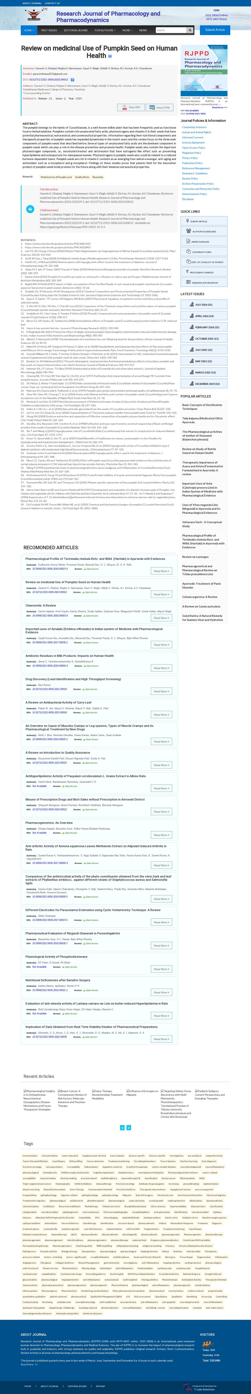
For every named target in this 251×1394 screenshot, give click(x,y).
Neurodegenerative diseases (37, 1313)
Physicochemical (120, 1285)
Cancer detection (95, 1161)
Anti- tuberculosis (214, 1307)
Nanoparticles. (89, 1251)
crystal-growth (156, 1200)
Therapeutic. (211, 1251)
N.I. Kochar (126, 68)
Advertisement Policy (194, 193)
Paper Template (199, 241)
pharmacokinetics (110, 1307)
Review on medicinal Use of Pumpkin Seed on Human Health (99, 52)
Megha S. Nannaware (70, 68)
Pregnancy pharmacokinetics (165, 1240)
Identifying (192, 1296)
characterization (50, 1155)
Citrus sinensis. (158, 1206)
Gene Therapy (77, 1189)
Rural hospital (116, 1274)
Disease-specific (157, 1155)
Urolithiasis (49, 1206)
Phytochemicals (170, 1279)
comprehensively (214, 1155)
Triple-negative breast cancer (37, 1183)
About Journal (32, 3)
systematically (50, 1229)
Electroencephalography (116, 1212)
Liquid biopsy (58, 1161)
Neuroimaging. (111, 1217)
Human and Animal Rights (196, 132)
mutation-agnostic (70, 1229)
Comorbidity (85, 1217)
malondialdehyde (130, 1217)
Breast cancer (169, 1178)
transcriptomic (117, 1155)
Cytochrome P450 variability (196, 1240)
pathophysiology (49, 1195)
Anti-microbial (193, 1251)
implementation (210, 1183)
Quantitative (161, 1296)
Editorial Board (76, 30)
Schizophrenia (50, 1172)
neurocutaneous (91, 1212)
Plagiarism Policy (191, 152)
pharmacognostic (98, 1285)
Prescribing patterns (96, 1274)
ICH (128, 1296)
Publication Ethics (192, 163)
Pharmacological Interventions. (183, 1172)
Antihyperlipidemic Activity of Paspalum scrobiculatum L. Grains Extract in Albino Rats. (86, 776)
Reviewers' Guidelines (195, 173)
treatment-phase (31, 1229)
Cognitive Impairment (103, 1172)
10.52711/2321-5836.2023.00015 (49, 762)
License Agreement (193, 142)
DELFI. (74, 1234)
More (127, 30)
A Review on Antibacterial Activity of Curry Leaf (59, 702)
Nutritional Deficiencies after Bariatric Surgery (58, 980)
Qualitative (176, 1296)
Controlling (221, 1296)
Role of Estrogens (144, 1195)
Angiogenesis (29, 1262)
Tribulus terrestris (111, 1206)
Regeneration (204, 1257)
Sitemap (100, 1386)
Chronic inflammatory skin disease (195, 1245)
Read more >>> (219, 107)
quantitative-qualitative (34, 1296)
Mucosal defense (70, 1223)
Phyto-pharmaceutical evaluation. (129, 1290)
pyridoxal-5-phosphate (34, 1307)
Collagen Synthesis (64, 1262)
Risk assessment (142, 1296)
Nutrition (177, 1251)
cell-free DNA (133, 1229)
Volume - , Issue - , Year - (60, 98)
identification (180, 1212)
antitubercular (64, 1302)
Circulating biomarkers (145, 1161)
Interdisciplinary (75, 1240)
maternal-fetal (139, 1240)
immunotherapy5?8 (130, 1178)
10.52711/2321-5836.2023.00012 (48, 79)
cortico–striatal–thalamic (164, 1166)
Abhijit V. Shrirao (109, 68)
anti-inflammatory (150, 1262)
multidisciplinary (109, 1178)
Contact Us (52, 3)
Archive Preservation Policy (198, 183)
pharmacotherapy (214, 1234)
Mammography (63, 1183)
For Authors (104, 30)
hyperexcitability (178, 1206)
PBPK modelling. (104, 1245)
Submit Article (215, 30)
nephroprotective (176, 1200)
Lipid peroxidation (31, 1223)
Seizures (27, 1217)
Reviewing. (47, 1302)
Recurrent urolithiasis (69, 1206)
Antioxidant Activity (191, 1279)
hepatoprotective (149, 1251)
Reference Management (196, 168)
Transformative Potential (100, 1189)
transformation (176, 1290)
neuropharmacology (85, 1302)
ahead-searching (31, 1189)
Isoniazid (197, 1307)
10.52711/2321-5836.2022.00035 (49, 1036)
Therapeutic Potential (215, 1279)
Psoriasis (170, 1245)
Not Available (39, 786)
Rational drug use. (191, 1274)
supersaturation (137, 1200)
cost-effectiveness (93, 1229)
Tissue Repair (186, 1257)
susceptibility (73, 1166)
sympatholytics (49, 1274)
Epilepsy (217, 1212)
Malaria (162, 1223)
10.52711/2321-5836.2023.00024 (49, 712)
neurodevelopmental (190, 1166)
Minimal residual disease (35, 1234)
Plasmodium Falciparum (182, 1223)
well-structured (30, 1268)
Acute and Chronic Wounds (147, 1257)
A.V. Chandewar (143, 68)
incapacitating (29, 1195)
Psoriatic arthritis (48, 1251)
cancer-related (209, 1172)
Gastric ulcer (171, 1217)
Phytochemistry (70, 1268)
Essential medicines (169, 1274)
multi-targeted (130, 1279)
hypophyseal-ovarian (180, 1189)
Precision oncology (125, 1183)
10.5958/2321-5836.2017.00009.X (50, 863)
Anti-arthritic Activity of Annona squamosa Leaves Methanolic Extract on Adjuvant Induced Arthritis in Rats (96, 847)
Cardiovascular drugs (71, 1274)
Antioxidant (105, 1268)
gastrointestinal (111, 1262)
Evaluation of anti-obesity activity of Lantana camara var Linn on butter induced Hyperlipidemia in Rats (97, 1003)
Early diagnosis (209, 1161)
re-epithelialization (100, 1257)
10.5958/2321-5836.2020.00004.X (50, 665)
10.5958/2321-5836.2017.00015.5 (50, 920)
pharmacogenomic (171, 1234)
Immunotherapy (104, 1183)
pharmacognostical (77, 1285)
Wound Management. (88, 1262)
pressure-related (31, 1257)
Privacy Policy (190, 157)
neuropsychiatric (54, 1166)
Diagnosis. (217, 1223)
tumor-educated (70, 1155)
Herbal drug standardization (94, 1290)
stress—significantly (76, 1257)
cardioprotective (193, 1262)
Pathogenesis (29, 1251)
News (143, 30)
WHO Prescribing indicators (141, 1274)
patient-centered (58, 1296)
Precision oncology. (32, 1166)
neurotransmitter (49, 1212)
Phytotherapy (91, 1206)
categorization (30, 1212)
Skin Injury (170, 1257)
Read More (161, 571)
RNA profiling (75, 1161)
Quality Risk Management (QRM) (106, 1296)
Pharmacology (89, 1268)
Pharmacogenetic (192, 1234)
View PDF (133, 107)
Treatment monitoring (118, 1161)
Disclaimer (188, 199)
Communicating (30, 1302)
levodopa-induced (88, 1307)
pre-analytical (194, 1155)
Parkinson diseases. (92, 1313)
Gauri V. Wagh (91, 68)
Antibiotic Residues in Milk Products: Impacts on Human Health (70, 656)
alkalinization (195, 1200)
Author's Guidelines (203, 231)
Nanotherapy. (89, 1223)
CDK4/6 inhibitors (83, 1183)
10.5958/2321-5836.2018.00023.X (50, 568)
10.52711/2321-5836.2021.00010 (49, 689)
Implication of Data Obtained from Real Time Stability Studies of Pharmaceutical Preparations (92, 1027)
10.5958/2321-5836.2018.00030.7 (50, 943)
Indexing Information (204, 282)
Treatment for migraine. (34, 1200)
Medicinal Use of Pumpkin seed (56, 177)
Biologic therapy (69, 1251)
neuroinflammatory (214, 1166)
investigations (177, 1155)
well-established (108, 1302)
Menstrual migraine (216, 1195)
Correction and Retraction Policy (201, 188)
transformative (30, 1155)
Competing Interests (194, 127)
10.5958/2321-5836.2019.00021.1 (50, 990)
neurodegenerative (189, 1302)
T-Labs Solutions (204, 1389)
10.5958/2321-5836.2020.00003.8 (50, 615)
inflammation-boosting (127, 1245)
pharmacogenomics (97, 1240)
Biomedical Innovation (54, 1189)
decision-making (68, 1178)
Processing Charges (201, 272)
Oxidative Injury (126, 1172)
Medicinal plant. (145, 1268)
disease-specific (137, 1155)
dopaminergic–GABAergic (62, 1307)
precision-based (89, 1178)
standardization (202, 1285)
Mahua (165, 1251)
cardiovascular (164, 1268)
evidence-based (196, 1290)
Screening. (174, 1183)
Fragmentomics (151, 1229)
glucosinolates (30, 1279)
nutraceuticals (112, 1279)
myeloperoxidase (152, 1217)
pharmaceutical (156, 1290)
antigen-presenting (152, 1245)
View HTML (162, 107)
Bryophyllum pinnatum (135, 1206)
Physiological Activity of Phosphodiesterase (56, 956)
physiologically (130, 1234)
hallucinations (91, 1166)
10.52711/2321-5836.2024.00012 (49, 809)
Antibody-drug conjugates (151, 1183)
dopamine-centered (112, 1166)
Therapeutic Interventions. (153, 1189)
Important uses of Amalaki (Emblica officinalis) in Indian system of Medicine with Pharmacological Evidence (94, 630)
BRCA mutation (187, 1178)
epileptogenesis (70, 1212)
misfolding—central (155, 1307)
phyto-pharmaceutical (52, 1285)
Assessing (206, 1296)
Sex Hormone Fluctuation (190, 1195)
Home (28, 30)
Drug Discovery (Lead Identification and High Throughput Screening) (73, 679)
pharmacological (31, 1172)
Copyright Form (201, 252)
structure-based (126, 1223)
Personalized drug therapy (35, 1245)
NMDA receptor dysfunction (75, 1172)
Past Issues (49, 30)
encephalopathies (141, 1212)
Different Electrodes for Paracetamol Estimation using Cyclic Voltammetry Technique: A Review (93, 910)
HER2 (202, 1178)
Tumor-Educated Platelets (35, 1161)
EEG (97, 1217)
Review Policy (190, 178)
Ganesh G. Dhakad (46, 68)
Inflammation (221, 1257)
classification (151, 1178)
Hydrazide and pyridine (67, 1313)
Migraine (127, 1195)
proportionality (215, 1290)
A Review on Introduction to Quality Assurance (58, 752)
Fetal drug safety (84, 1245)
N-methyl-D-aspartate (137, 1166)
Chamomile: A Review (41, 605)
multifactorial (76, 1200)
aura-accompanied (204, 1189)
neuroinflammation (213, 1302)
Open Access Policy (193, 147)
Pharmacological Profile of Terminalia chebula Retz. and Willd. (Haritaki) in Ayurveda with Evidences (95, 559)
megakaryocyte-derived (94, 1155)
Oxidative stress (190, 1217)
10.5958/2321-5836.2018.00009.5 (50, 896)
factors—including (53, 1257)
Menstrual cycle (165, 1195)
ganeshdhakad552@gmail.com (50, 73)
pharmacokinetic (215, 1200)
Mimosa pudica (30, 1290)
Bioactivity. (98, 177)
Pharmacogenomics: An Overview (49, 823)
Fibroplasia (46, 1262)
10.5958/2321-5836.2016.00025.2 (50, 739)
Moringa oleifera (149, 1279)
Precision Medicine (125, 1189)
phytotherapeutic (95, 1200)
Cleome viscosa (50, 1268)
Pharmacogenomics (62, 1245)
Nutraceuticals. (30, 1285)
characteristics (198, 1206)
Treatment (203, 1223)
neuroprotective (128, 1302)
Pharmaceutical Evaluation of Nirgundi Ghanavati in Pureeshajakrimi (73, 933)
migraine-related (69, 1195)
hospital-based (202, 1268)
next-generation (162, 1212)
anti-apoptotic (169, 1302)
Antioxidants (51, 1223)
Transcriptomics (168, 1161)
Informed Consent (192, 137)
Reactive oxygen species (214, 1217)
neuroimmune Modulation (151, 1172)
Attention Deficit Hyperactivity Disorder (55, 1217)
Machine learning (188, 1161)
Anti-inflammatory (124, 1268)
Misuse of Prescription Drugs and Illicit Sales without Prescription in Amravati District (85, 799)
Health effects (82, 177)
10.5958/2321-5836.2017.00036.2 (50, 642)
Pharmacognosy (49, 1290)
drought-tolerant (213, 1274)
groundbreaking (191, 1183)
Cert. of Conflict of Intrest (207, 262)
